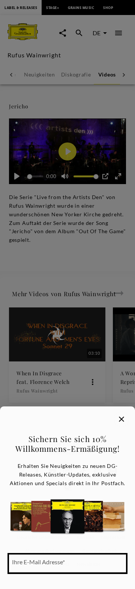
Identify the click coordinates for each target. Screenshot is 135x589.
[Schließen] (121, 419)
